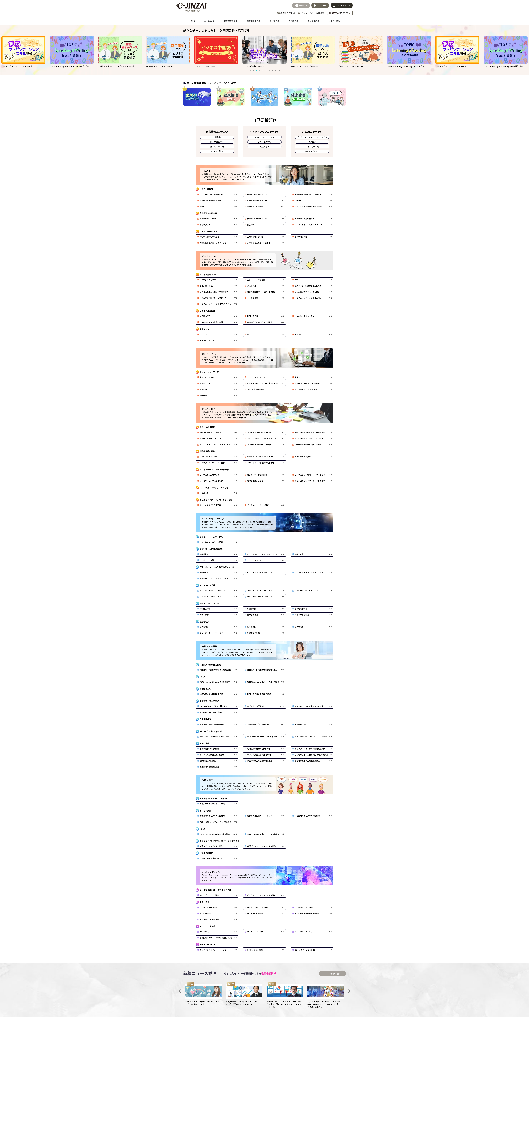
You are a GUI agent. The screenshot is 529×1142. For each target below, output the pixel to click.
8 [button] (272, 70)
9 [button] (275, 70)
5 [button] (262, 70)
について (345, 13)
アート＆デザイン (312, 151)
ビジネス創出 (217, 151)
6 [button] (266, 70)
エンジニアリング (312, 146)
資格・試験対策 (264, 142)
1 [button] (250, 70)
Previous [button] (179, 991)
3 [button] (256, 70)
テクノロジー (312, 142)
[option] (72, 52)
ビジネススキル (217, 142)
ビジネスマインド (217, 146)
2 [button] (253, 70)
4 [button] (259, 70)
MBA (264, 137)
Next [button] (349, 991)
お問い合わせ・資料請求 (312, 13)
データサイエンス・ (312, 137)
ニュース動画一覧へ (332, 973)
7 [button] (269, 70)
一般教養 (217, 137)
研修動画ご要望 (287, 13)
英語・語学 (264, 146)
